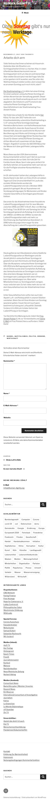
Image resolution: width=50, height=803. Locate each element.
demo (36, 524)
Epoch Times (8, 654)
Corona (36, 519)
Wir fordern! (8, 636)
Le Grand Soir (9, 704)
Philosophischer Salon (12, 607)
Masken (8, 559)
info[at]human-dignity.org (13, 488)
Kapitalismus (21, 336)
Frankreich (9, 537)
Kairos (6, 701)
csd (16, 524)
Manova (6, 666)
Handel (10, 336)
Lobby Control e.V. (10, 604)
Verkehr (41, 336)
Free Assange (9, 599)
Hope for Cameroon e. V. (13, 601)
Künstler (23, 550)
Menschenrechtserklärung (14, 727)
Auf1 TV (6, 645)
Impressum (8, 757)
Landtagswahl (35, 550)
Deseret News (9, 689)
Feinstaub (26, 533)
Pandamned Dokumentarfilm (15, 730)
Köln (15, 550)
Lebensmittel (10, 555)
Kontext (6, 663)
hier (42, 115)
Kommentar (9, 361)
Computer (26, 519)
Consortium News (10, 683)
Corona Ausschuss (11, 622)
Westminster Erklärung (13, 610)
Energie (21, 528)
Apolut (14, 721)
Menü (26, 13)
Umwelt (37, 568)
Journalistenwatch (11, 660)
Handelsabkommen (22, 541)
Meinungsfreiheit (31, 559)
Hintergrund (8, 651)
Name (6, 393)
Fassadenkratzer (10, 625)
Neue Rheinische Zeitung (13, 671)
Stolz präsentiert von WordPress (34, 797)
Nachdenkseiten (10, 669)
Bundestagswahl (11, 519)
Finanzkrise (38, 533)
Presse (28, 568)
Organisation (24, 563)
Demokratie (10, 528)
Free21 (6, 657)
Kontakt (6, 751)
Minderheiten (10, 563)
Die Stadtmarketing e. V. (13, 91)
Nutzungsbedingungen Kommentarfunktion (21, 760)
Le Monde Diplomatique (13, 707)
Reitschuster (8, 628)
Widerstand (10, 577)
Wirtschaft (12, 338)
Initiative (36, 541)
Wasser (17, 572)
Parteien (36, 563)
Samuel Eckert (9, 631)
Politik (32, 336)
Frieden (20, 537)
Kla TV (6, 724)
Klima (21, 546)
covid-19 (8, 524)
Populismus (18, 568)
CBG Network (9, 593)
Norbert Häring (9, 674)
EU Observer (8, 692)
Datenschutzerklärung (11, 797)
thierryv (29, 54)
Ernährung (31, 528)
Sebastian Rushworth (12, 634)
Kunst (7, 550)
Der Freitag (8, 648)
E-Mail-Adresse (10, 405)
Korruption (30, 546)
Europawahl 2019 (12, 533)
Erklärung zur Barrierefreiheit (15, 754)
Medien (17, 559)
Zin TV (6, 712)
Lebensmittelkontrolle (28, 555)
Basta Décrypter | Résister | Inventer (18, 686)
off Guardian (8, 709)
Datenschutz (26, 524)
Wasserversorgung (32, 572)
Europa (41, 528)
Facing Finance (9, 596)
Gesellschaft (31, 537)
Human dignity (16, 3)
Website (7, 418)
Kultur (41, 546)
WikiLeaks (7, 613)
